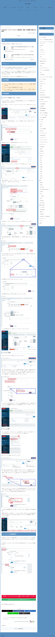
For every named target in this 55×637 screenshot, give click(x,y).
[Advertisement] (27, 18)
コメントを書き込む (18, 628)
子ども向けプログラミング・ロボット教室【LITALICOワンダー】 (18, 599)
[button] (24, 613)
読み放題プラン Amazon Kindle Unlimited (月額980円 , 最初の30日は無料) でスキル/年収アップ (19, 597)
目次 (18, 35)
